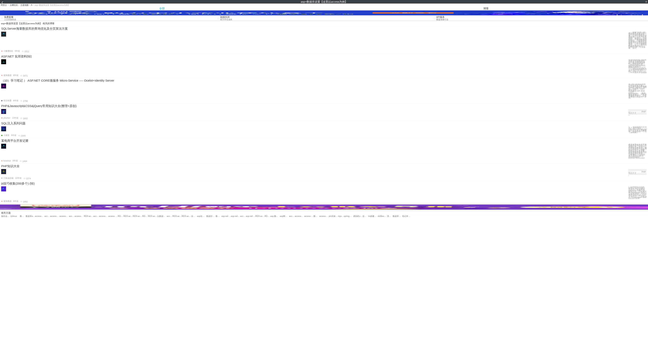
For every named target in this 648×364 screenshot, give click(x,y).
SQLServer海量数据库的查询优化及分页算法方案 (34, 28)
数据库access (30, 216)
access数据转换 (39, 216)
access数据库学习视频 (72, 216)
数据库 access (23, 216)
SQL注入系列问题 (13, 123)
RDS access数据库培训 (137, 216)
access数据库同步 (54, 216)
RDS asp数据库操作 (260, 216)
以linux (13, 216)
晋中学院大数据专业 (365, 216)
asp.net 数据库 (226, 216)
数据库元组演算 (397, 216)
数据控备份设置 (211, 216)
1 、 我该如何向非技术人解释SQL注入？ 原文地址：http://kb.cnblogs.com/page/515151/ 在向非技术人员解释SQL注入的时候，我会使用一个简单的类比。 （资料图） (637, 129)
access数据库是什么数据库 (169, 216)
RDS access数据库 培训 (121, 216)
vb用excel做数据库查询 (382, 216)
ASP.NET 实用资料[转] (16, 56)
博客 (486, 8)
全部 (162, 8)
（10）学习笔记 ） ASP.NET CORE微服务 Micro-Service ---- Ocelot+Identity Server (57, 80)
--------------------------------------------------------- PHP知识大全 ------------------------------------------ (637, 172)
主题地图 (24, 5)
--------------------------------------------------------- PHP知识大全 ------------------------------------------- (637, 112)
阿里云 (4, 5)
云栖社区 (14, 5)
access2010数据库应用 (79, 216)
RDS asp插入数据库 (267, 216)
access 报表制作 (292, 216)
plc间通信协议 (333, 216)
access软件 (243, 216)
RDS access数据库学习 (145, 216)
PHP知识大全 (10, 166)
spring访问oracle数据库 (348, 216)
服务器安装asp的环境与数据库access (5, 216)
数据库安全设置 (218, 216)
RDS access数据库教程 (128, 216)
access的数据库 (47, 216)
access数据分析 (64, 216)
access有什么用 (324, 216)
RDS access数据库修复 (152, 216)
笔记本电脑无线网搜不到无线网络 (406, 216)
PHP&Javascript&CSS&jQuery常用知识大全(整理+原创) (39, 106)
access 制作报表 (309, 216)
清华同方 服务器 (390, 216)
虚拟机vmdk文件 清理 (357, 216)
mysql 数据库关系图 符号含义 (341, 216)
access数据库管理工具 (103, 216)
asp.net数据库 (235, 216)
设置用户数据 (194, 216)
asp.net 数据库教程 (250, 216)
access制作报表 (299, 216)
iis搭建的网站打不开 (372, 216)
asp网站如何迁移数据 (284, 216)
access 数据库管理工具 (113, 216)
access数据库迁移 (96, 216)
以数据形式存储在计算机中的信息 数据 (162, 216)
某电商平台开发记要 (15, 140)
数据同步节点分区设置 (316, 216)
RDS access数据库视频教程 (186, 216)
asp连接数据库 (201, 216)
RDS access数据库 (88, 216)
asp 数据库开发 (275, 216)
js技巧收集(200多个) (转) (18, 183)
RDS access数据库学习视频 (177, 216)
